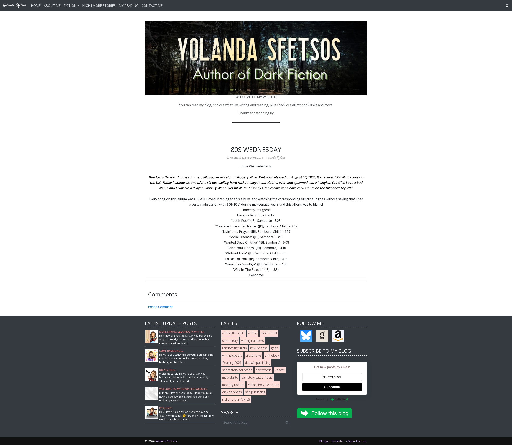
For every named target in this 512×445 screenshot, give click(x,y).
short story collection (237, 370)
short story (230, 340)
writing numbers (252, 340)
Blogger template (331, 441)
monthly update (233, 385)
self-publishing (255, 392)
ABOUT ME (52, 5)
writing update (232, 355)
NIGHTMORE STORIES (99, 5)
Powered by (322, 399)
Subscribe (332, 387)
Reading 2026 (232, 362)
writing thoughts (233, 333)
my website (230, 377)
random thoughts (234, 348)
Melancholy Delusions (263, 385)
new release (259, 348)
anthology (272, 355)
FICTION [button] (70, 5)
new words (263, 370)
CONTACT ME (152, 5)
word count (269, 333)
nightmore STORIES (236, 399)
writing (252, 333)
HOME (36, 5)
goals (275, 348)
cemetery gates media (257, 377)
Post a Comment (160, 307)
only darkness (232, 392)
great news (253, 355)
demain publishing (257, 362)
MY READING (128, 5)
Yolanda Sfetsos (166, 441)
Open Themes (357, 441)
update (280, 370)
